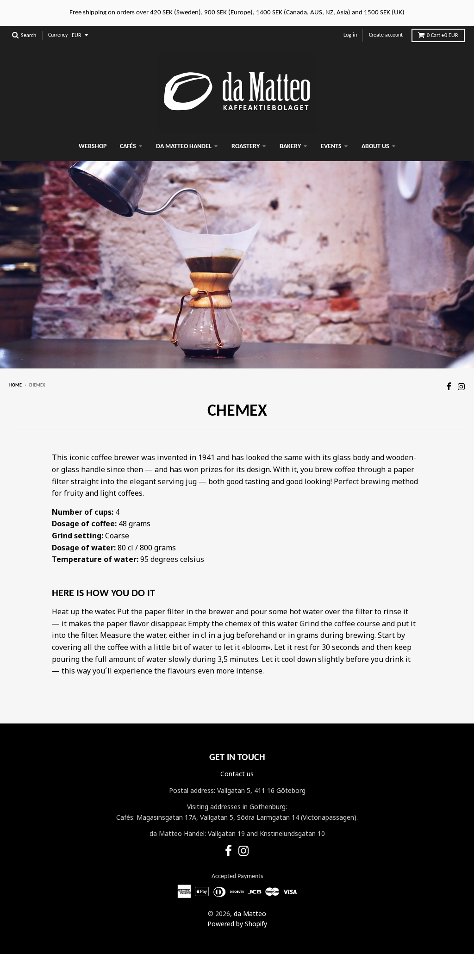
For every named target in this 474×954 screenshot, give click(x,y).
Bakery (290, 146)
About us (375, 146)
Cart (442, 35)
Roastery (245, 146)
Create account (386, 35)
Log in (350, 35)
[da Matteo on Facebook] (448, 386)
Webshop (92, 146)
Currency (58, 35)
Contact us (237, 773)
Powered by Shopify (237, 923)
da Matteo (250, 913)
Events (331, 146)
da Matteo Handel (184, 146)
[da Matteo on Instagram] (461, 386)
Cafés (128, 146)
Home (15, 385)
